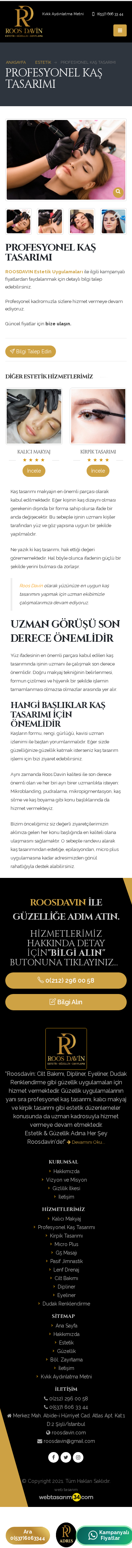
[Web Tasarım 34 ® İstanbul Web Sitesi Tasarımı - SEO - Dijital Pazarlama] (66, 1497)
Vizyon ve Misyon (66, 1180)
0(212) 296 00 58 (69, 980)
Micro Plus (66, 1244)
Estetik (66, 1343)
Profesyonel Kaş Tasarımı (66, 1227)
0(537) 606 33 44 (109, 14)
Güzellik (66, 1351)
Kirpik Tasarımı (98, 452)
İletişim (66, 1197)
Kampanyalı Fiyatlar (110, 1535)
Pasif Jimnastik (66, 1261)
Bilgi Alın (69, 1002)
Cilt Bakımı (66, 1278)
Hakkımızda (67, 1171)
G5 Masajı (66, 1253)
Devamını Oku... (88, 1142)
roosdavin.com (69, 1432)
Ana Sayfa (66, 1326)
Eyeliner (66, 1295)
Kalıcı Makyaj (33, 452)
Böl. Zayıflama (66, 1360)
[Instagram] (78, 1457)
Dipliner (66, 1287)
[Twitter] (66, 1457)
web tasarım (66, 1489)
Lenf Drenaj (66, 1270)
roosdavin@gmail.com (69, 1441)
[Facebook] (53, 1457)
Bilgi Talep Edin (33, 351)
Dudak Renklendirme (66, 1304)
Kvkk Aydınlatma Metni (63, 14)
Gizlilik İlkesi (66, 1188)
